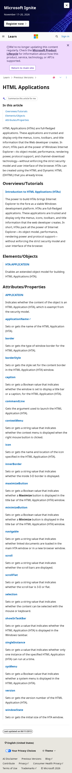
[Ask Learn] (54, 77)
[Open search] (56, 36)
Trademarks (27, 768)
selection (11, 594)
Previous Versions (23, 77)
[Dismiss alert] (66, 5)
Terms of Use (10, 768)
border (9, 338)
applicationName (17, 319)
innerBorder (13, 464)
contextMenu (14, 420)
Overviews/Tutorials (16, 111)
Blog (47, 758)
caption (10, 377)
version (10, 690)
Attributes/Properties (17, 120)
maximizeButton (16, 483)
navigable (12, 531)
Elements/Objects (15, 115)
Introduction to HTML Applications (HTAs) (33, 192)
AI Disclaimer (10, 758)
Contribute (9, 763)
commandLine (15, 401)
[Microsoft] (36, 36)
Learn (6, 77)
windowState (14, 710)
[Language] (60, 77)
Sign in (65, 36)
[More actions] (66, 77)
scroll (9, 555)
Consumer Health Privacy (47, 763)
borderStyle (13, 358)
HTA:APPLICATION (17, 264)
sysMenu (11, 666)
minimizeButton (16, 507)
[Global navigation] (3, 36)
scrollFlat (11, 575)
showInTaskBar (15, 618)
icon (8, 444)
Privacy (23, 763)
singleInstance (15, 642)
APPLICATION (14, 295)
